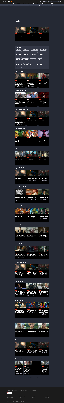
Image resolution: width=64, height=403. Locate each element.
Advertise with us (47, 397)
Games (14, 3)
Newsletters (42, 3)
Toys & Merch (33, 3)
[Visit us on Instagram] (45, 1)
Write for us (21, 398)
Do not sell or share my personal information (38, 398)
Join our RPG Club (46, 5)
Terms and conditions (9, 396)
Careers (20, 397)
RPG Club (13, 5)
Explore (47, 3)
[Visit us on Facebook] (44, 1)
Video (37, 3)
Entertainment (19, 3)
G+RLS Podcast (35, 5)
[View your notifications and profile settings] (57, 1)
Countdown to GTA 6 (18, 5)
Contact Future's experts (22, 396)
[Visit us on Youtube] (43, 1)
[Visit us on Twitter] (40, 1)
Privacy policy (34, 396)
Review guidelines (9, 398)
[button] (59, 1)
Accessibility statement (10, 397)
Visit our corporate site (33, 390)
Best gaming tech (40, 5)
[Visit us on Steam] (46, 1)
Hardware (24, 3)
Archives (36, 377)
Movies (20, 17)
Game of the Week (24, 5)
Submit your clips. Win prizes (52, 5)
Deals (28, 3)
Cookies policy (47, 396)
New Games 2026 (30, 5)
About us (33, 397)
